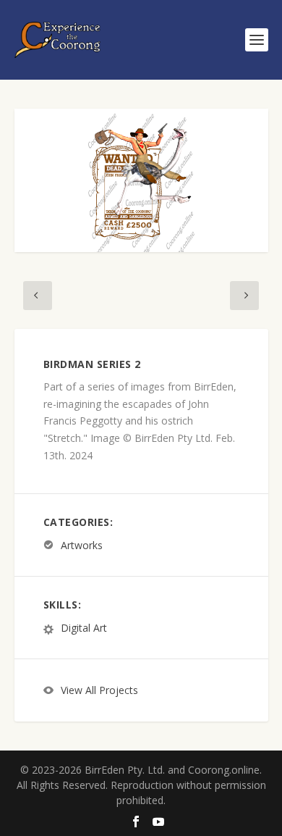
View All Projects (99, 691)
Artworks (82, 545)
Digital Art (84, 628)
